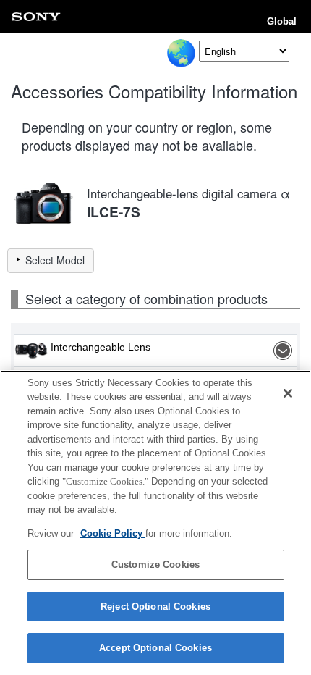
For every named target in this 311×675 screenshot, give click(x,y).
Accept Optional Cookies (155, 647)
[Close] (288, 393)
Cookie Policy (112, 533)
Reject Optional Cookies (155, 606)
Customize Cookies (155, 564)
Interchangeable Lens (100, 347)
